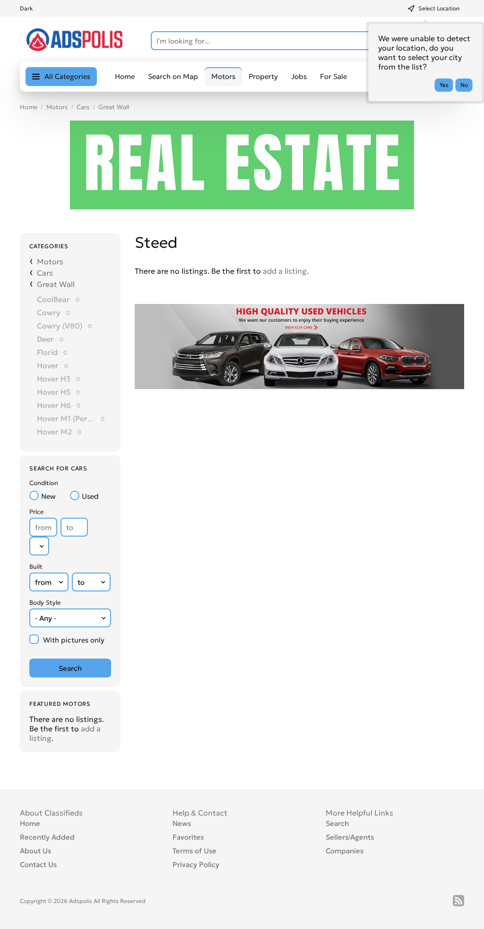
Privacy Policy (196, 864)
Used (90, 496)
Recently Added (47, 837)
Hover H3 (53, 378)
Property (263, 76)
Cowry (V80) (59, 325)
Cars (83, 107)
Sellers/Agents (350, 837)
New (48, 496)
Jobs (299, 76)
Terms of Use (194, 850)
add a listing (285, 271)
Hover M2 (54, 431)
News (182, 823)
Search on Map (173, 76)
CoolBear (53, 299)
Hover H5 (53, 392)
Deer (45, 339)
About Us (35, 850)
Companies (344, 850)
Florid (47, 352)
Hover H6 (54, 405)
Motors (57, 107)
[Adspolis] (74, 48)
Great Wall (113, 107)
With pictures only (73, 639)
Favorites (188, 837)
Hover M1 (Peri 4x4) (66, 418)
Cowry (48, 312)
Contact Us (38, 864)
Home (125, 76)
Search (337, 823)
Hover (48, 365)
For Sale (333, 76)
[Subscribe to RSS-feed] (458, 900)
